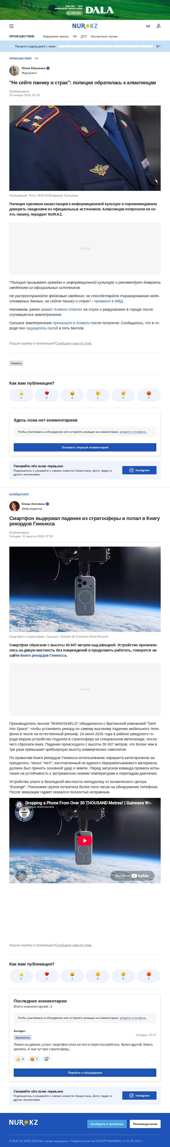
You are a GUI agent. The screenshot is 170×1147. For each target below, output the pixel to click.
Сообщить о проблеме (107, 1124)
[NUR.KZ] (85, 26)
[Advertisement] (85, 248)
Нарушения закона (56, 36)
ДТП (84, 36)
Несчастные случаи (104, 36)
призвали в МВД (108, 301)
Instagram (142, 470)
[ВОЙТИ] (158, 26)
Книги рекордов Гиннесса (43, 655)
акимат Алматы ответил (61, 309)
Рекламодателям (145, 1124)
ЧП (75, 36)
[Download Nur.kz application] (85, 10)
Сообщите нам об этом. (74, 343)
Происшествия (21, 36)
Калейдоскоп (19, 494)
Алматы (16, 363)
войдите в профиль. (133, 431)
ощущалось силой (42, 328)
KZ (148, 26)
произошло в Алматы (71, 323)
